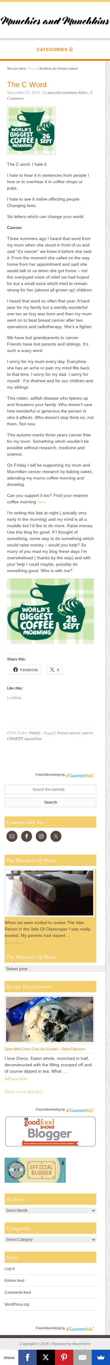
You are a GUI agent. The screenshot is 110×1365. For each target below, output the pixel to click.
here (41, 501)
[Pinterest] (64, 1357)
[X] (46, 1357)
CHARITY (15, 738)
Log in (10, 1269)
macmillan (33, 738)
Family (35, 732)
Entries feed (14, 1280)
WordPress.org (17, 1304)
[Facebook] (27, 1357)
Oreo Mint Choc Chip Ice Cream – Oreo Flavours (45, 1049)
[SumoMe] (101, 1357)
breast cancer (68, 732)
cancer (87, 732)
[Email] (82, 1357)
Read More (14, 942)
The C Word (26, 84)
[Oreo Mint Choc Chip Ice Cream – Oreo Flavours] (50, 1043)
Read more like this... (25, 1091)
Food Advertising (48, 774)
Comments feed (18, 1292)
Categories (52, 49)
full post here (16, 1078)
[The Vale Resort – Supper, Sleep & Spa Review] (50, 917)
